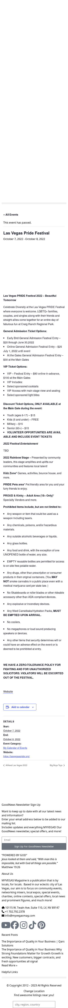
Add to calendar (20, 707)
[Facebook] (15, 925)
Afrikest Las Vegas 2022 (16, 765)
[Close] (66, 1)
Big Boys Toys (56, 765)
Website (8, 691)
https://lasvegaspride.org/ (16, 756)
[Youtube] (6, 925)
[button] (34, 203)
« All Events (10, 214)
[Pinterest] (41, 925)
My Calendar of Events (15, 747)
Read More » (9, 965)
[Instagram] (23, 925)
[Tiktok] (32, 925)
